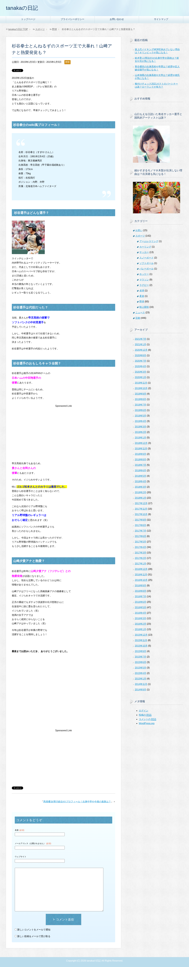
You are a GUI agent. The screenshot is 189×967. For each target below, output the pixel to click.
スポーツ (140, 236)
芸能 (137, 318)
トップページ (28, 19)
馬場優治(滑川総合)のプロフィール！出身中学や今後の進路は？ (77, 801)
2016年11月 (141, 574)
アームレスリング (148, 241)
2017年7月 (140, 530)
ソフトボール (146, 263)
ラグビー (144, 285)
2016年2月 (140, 624)
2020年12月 (141, 350)
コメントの (147, 719)
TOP (18, 29)
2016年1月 (140, 629)
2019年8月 (140, 399)
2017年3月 (140, 552)
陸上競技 (144, 307)
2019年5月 (140, 415)
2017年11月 (141, 509)
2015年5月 (140, 667)
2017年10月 (141, 514)
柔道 (141, 296)
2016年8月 (140, 591)
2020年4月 (140, 366)
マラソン (144, 279)
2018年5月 (140, 476)
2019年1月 (140, 437)
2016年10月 (141, 580)
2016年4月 (140, 613)
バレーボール (146, 268)
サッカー (144, 252)
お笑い (138, 230)
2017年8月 (140, 525)
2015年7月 (140, 656)
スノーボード (146, 257)
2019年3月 (140, 426)
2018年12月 (141, 443)
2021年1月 (140, 344)
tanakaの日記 (22, 8)
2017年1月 (140, 563)
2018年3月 (140, 487)
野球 (67, 62)
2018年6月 (140, 470)
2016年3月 (140, 618)
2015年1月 (140, 678)
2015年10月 (141, 646)
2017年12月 (141, 503)
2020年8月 (140, 355)
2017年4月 (140, 547)
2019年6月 (140, 410)
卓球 (141, 290)
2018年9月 (140, 454)
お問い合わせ (117, 19)
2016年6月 (140, 602)
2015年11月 (141, 640)
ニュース (140, 312)
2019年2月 (140, 432)
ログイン (143, 710)
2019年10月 (141, 388)
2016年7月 (140, 596)
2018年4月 (140, 481)
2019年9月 (140, 394)
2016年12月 (141, 569)
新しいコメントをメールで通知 (33, 929)
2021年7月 (140, 339)
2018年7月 (140, 465)
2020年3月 (140, 372)
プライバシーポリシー (72, 19)
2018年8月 (140, 459)
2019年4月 (140, 421)
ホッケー (144, 274)
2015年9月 (140, 651)
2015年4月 (140, 673)
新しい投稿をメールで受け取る (33, 936)
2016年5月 (140, 607)
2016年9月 (140, 585)
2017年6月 (140, 536)
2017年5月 (140, 541)
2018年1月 (140, 498)
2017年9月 (140, 520)
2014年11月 (141, 684)
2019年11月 (141, 383)
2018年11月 (141, 448)
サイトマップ (161, 19)
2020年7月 (140, 361)
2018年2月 (140, 492)
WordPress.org (146, 723)
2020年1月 (140, 377)
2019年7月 (140, 404)
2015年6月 (140, 662)
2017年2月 (140, 558)
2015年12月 (141, 635)
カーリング (145, 246)
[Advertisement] (63, 429)
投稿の (145, 715)
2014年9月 (140, 689)
